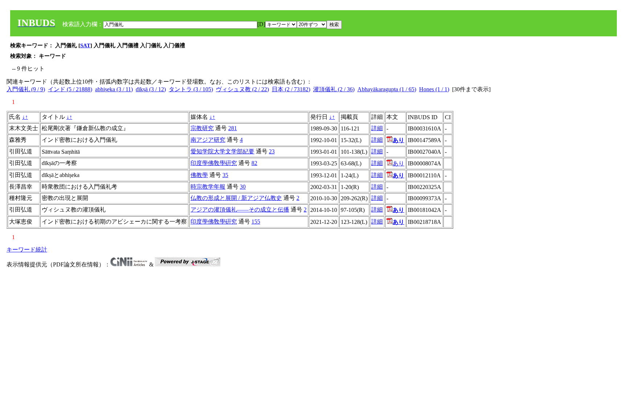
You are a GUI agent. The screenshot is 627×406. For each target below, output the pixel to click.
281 (232, 128)
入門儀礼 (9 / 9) (26, 89)
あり (398, 163)
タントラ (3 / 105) (191, 89)
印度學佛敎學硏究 (213, 163)
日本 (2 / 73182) (291, 89)
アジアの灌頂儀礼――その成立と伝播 (239, 209)
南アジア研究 (207, 140)
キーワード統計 (27, 249)
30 (243, 187)
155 (255, 221)
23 (272, 151)
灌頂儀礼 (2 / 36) (334, 89)
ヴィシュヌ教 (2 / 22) (242, 89)
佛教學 (199, 175)
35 (225, 175)
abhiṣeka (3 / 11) (114, 89)
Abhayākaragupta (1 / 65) (386, 89)
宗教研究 (202, 128)
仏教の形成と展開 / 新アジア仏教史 (236, 198)
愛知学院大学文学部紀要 (222, 151)
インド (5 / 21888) (70, 89)
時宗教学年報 (207, 187)
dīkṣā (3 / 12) (151, 89)
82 (254, 163)
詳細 (377, 128)
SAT (85, 45)
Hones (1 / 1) (434, 89)
